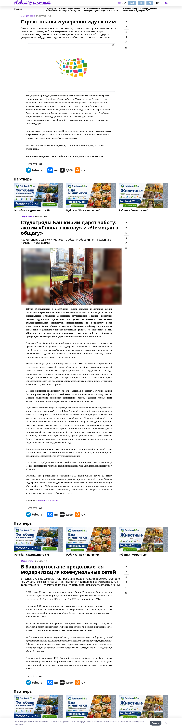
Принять (155, 723)
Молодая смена (28, 16)
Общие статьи (27, 217)
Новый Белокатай (32, 3)
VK (141, 3)
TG (150, 3)
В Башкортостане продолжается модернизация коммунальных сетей (101, 10)
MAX (132, 3)
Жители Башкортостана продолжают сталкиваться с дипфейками (140, 10)
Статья (18, 9)
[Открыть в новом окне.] (36, 170)
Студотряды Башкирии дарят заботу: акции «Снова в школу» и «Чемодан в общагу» (63, 10)
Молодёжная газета (48, 500)
